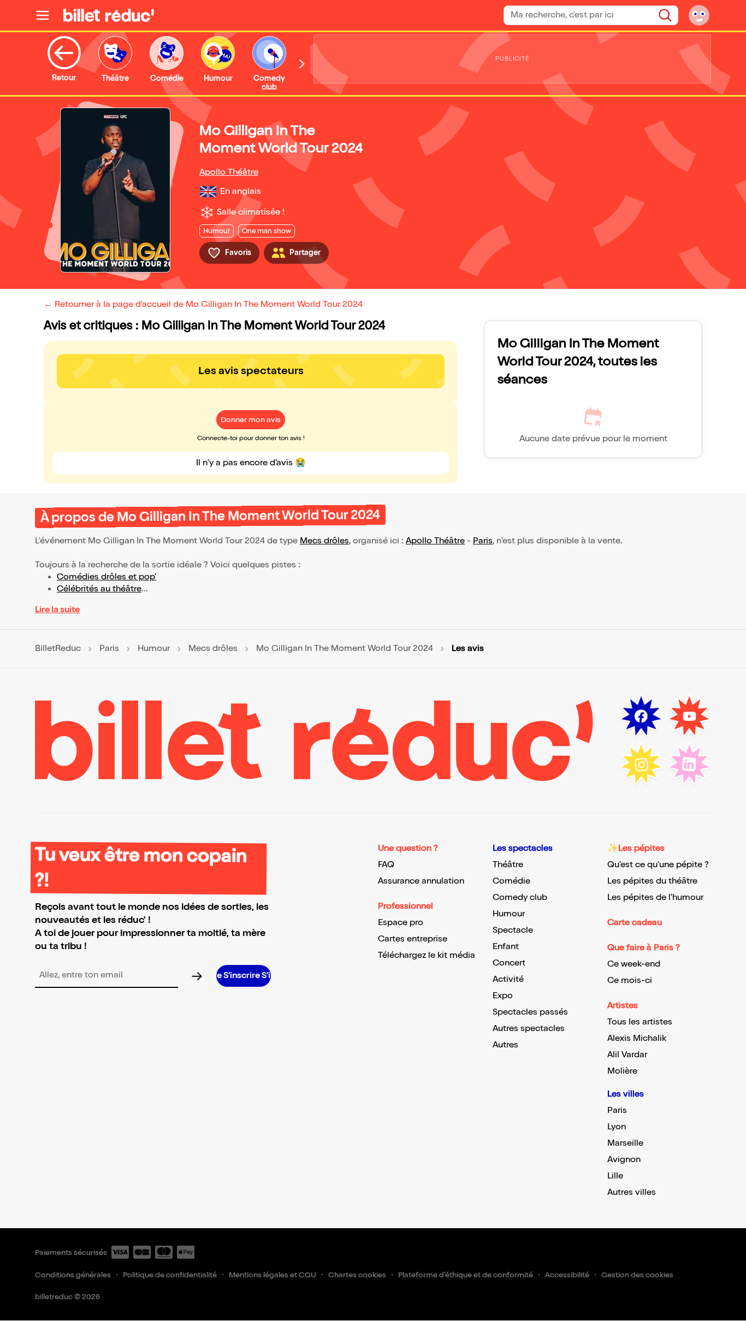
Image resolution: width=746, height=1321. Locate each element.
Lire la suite (57, 610)
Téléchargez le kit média (426, 955)
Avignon (624, 1159)
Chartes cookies (357, 1274)
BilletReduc (58, 648)
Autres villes (631, 1192)
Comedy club (520, 897)
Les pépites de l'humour (655, 897)
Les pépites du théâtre (652, 881)
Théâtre (508, 865)
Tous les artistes (639, 1022)
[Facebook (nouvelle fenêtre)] (641, 716)
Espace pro (400, 922)
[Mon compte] (699, 15)
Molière (622, 1071)
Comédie (511, 881)
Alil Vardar (627, 1055)
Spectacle (513, 930)
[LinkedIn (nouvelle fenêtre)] (689, 764)
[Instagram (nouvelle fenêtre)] (641, 764)
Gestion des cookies (637, 1274)
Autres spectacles (529, 1028)
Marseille (625, 1143)
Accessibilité (567, 1274)
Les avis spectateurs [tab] (251, 370)
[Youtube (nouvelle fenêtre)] (689, 716)
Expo (503, 996)
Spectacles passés (530, 1012)
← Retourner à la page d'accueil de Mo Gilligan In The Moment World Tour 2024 (203, 304)
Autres (505, 1045)
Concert (509, 963)
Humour (154, 648)
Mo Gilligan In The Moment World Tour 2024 (344, 648)
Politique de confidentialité (170, 1274)
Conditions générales (73, 1274)
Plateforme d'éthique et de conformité (465, 1274)
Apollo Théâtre (228, 172)
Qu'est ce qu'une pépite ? (658, 865)
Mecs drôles (324, 541)
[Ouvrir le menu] (47, 15)
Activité (508, 979)
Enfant (506, 946)
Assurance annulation (421, 881)
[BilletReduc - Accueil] (108, 15)
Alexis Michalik (636, 1038)
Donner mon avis (251, 419)
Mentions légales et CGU (272, 1274)
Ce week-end (633, 964)
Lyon (616, 1127)
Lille (615, 1176)
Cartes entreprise (412, 939)
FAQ (386, 865)
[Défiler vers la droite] (302, 63)
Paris (483, 541)
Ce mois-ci (629, 980)
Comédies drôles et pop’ (106, 577)
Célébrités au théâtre (99, 589)
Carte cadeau (634, 922)
